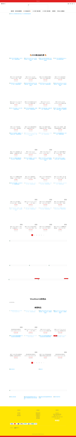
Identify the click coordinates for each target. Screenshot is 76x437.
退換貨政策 (38, 416)
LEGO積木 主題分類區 (46, 11)
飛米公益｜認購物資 (60, 11)
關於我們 (12, 11)
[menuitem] (32, 235)
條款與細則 (19, 415)
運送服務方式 (38, 414)
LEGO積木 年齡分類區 (36, 11)
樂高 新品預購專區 (18, 11)
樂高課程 (53, 11)
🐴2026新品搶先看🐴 (27, 11)
